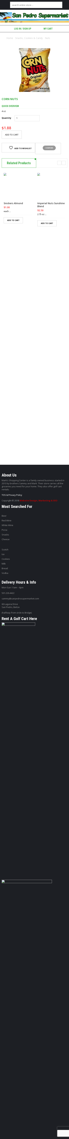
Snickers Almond (13, 203)
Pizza (4, 529)
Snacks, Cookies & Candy (29, 38)
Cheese (6, 539)
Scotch (5, 549)
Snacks (5, 534)
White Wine (7, 525)
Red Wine (6, 520)
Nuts (47, 38)
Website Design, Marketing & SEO (38, 500)
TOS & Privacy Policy (12, 494)
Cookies (6, 558)
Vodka (5, 573)
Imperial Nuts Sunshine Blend (51, 205)
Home (9, 38)
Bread (5, 568)
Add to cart (11, 134)
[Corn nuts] (34, 70)
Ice (3, 554)
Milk (4, 563)
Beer (4, 515)
